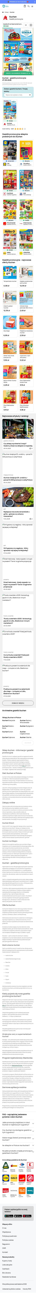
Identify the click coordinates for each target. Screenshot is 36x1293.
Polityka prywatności (9, 1236)
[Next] (34, 2)
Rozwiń (28, 743)
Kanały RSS (27, 1289)
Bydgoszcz (27, 726)
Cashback (5, 1269)
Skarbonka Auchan (17, 1065)
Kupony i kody (7, 1261)
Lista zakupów (7, 1265)
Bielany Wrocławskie (25, 721)
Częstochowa (25, 733)
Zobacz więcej (18, 703)
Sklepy (7, 12)
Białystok (8, 720)
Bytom (7, 732)
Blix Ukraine (6, 1273)
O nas (4, 1228)
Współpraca (6, 1232)
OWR (4, 1248)
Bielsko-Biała (8, 727)
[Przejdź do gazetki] (31, 25)
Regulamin (6, 1244)
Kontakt (5, 1252)
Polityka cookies (8, 1240)
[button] (18, 1123)
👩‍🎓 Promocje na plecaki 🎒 (18, 2)
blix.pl (24, 766)
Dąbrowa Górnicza (8, 738)
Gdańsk (25, 737)
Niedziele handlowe (9, 1277)
